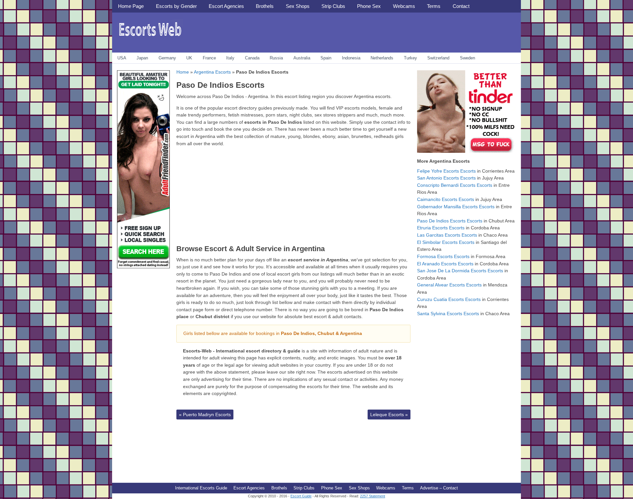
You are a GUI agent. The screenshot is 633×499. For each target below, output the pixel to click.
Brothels (265, 6)
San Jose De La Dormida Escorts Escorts (460, 270)
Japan (142, 57)
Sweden (467, 57)
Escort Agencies (226, 6)
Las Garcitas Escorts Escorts (447, 235)
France (209, 57)
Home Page (131, 6)
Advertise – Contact (439, 487)
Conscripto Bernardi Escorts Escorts (454, 185)
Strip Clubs (333, 6)
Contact (461, 6)
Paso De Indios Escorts (220, 85)
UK (189, 57)
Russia (276, 57)
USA (121, 57)
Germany (167, 57)
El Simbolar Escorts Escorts (445, 242)
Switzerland (438, 57)
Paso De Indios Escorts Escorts (449, 220)
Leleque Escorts (389, 414)
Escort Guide (301, 496)
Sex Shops (298, 6)
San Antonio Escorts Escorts (446, 178)
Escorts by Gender (176, 6)
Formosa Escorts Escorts (443, 256)
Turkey (410, 57)
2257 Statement (372, 496)
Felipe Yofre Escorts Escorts (446, 171)
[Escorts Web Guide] (150, 38)
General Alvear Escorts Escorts (449, 284)
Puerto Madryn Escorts (205, 414)
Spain (325, 57)
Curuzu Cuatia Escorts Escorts (449, 299)
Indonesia (351, 57)
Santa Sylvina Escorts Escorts (448, 313)
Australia (301, 57)
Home (182, 72)
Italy (230, 57)
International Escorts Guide (201, 487)
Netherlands (382, 57)
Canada (252, 57)
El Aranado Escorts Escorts (445, 263)
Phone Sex (369, 6)
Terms (433, 6)
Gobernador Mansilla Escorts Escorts (456, 206)
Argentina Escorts (212, 72)
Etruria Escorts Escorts (441, 227)
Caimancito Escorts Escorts (445, 199)
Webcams (404, 6)
